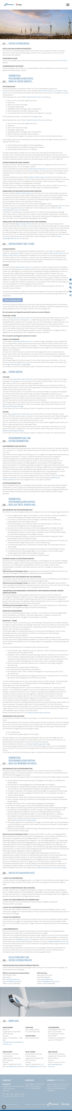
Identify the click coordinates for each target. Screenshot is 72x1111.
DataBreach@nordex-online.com (58, 941)
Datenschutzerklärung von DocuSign (39, 744)
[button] (4, 1107)
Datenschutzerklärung (39, 1104)
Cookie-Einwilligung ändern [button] (12, 300)
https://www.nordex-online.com (39, 169)
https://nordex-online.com (46, 91)
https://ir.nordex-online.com (35, 120)
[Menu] (67, 5)
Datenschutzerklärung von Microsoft (39, 713)
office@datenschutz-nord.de (50, 981)
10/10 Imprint (63, 60)
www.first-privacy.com (13, 979)
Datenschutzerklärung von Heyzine (13, 431)
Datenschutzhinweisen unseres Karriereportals (51, 868)
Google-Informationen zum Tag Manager (17, 364)
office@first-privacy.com (23, 939)
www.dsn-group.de (47, 979)
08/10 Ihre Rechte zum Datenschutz (25, 820)
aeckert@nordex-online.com (15, 1066)
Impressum (28, 1104)
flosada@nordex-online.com (37, 1066)
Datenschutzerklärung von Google (13, 406)
